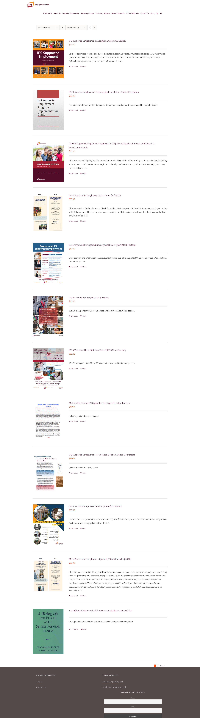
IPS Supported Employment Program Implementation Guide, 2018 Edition (104, 92)
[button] (161, 13)
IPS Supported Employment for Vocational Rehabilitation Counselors (102, 454)
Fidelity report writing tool (114, 687)
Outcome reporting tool (112, 681)
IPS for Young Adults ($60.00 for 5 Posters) (89, 297)
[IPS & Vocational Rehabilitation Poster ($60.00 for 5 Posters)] (48, 368)
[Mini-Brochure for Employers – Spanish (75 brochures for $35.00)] (48, 574)
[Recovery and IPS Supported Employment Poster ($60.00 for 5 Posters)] (48, 263)
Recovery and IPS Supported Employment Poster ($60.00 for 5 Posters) (102, 244)
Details (84, 66)
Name (132, 698)
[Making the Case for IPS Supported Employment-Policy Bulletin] (48, 421)
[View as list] (94, 27)
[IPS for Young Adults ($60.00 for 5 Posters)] (48, 316)
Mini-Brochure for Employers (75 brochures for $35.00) (95, 195)
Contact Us (41, 687)
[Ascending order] (62, 27)
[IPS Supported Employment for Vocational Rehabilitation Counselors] (48, 473)
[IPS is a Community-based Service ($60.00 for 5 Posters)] (48, 524)
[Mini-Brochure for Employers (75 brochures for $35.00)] (48, 212)
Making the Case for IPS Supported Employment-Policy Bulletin (99, 403)
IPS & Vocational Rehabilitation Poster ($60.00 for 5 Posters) (97, 350)
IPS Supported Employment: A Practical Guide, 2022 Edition (97, 40)
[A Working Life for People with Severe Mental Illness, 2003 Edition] (48, 631)
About (39, 681)
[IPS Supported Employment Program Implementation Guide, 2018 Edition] (48, 110)
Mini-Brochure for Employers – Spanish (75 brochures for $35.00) (100, 559)
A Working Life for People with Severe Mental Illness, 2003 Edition (100, 610)
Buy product (74, 629)
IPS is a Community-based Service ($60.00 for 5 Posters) (95, 506)
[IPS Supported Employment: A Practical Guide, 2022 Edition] (48, 58)
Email (132, 707)
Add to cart (74, 66)
